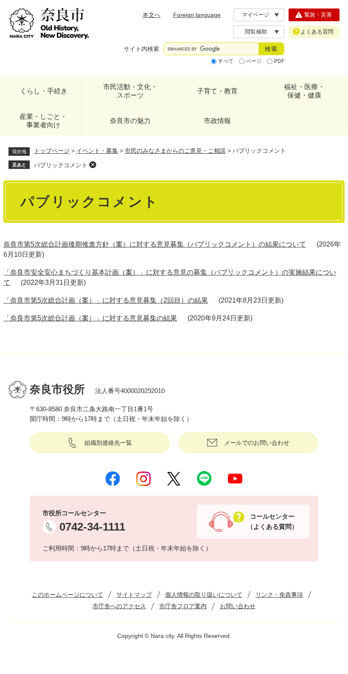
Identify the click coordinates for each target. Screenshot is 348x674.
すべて (225, 61)
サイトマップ (134, 594)
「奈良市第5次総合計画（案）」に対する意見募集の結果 (90, 318)
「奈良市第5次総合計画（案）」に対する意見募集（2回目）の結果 (105, 300)
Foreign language (197, 14)
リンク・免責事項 (279, 594)
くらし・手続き (43, 91)
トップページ (52, 150)
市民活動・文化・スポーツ (130, 91)
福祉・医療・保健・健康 (304, 91)
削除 (92, 165)
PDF (279, 61)
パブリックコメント (60, 165)
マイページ (255, 14)
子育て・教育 (217, 91)
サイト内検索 (141, 48)
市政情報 (217, 120)
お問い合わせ (237, 606)
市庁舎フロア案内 (183, 606)
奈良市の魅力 (130, 120)
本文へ (151, 14)
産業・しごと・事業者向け (43, 121)
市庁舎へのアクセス (119, 606)
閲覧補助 (256, 31)
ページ (253, 61)
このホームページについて (67, 594)
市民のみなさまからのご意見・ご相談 (175, 150)
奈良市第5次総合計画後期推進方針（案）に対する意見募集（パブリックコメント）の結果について (154, 244)
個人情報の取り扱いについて (203, 594)
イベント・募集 (97, 150)
